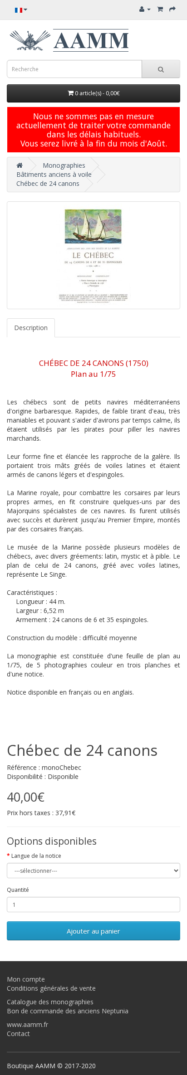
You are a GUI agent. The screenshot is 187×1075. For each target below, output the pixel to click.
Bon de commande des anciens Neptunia (67, 1011)
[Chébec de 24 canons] (93, 255)
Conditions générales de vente (51, 988)
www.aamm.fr (27, 1024)
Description (31, 327)
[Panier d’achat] (160, 9)
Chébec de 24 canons (47, 183)
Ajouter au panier (93, 930)
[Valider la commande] (172, 9)
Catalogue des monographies (50, 1001)
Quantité (18, 890)
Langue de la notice (36, 856)
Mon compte (26, 979)
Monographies (64, 165)
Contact (18, 1033)
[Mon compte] (145, 9)
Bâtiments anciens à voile (54, 174)
